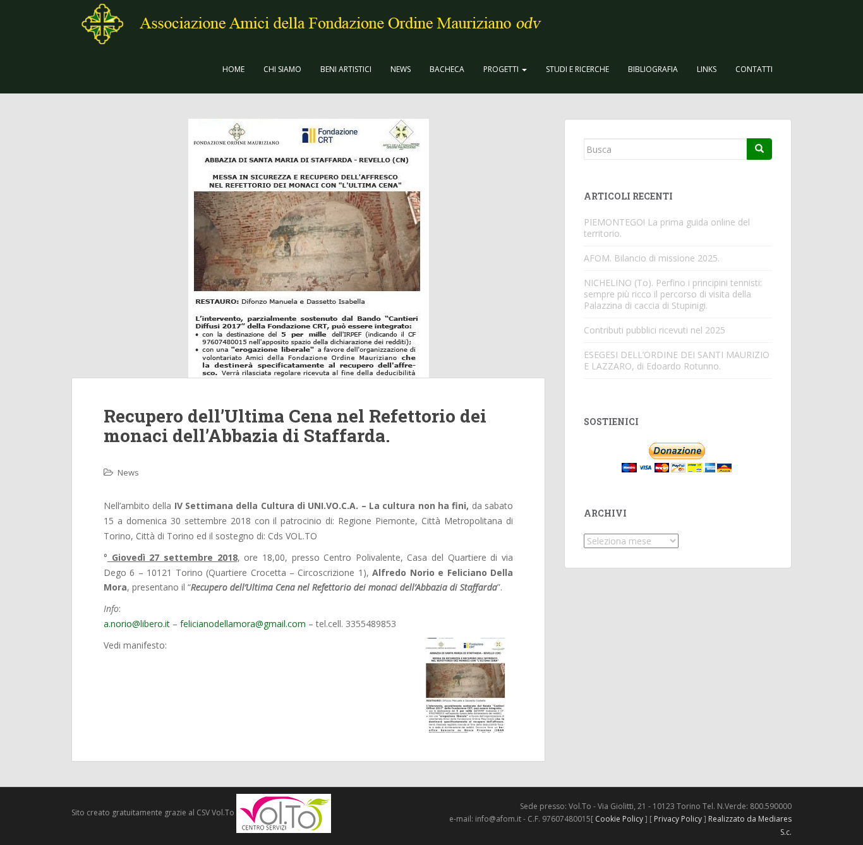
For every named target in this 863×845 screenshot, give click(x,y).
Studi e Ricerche (577, 69)
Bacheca (447, 69)
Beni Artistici (345, 69)
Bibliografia (653, 69)
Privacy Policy (678, 818)
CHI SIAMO (282, 69)
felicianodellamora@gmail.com (243, 624)
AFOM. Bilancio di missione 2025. (652, 258)
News (400, 69)
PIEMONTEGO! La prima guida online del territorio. (667, 227)
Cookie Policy (619, 818)
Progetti (502, 69)
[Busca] (759, 149)
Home (233, 69)
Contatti (754, 69)
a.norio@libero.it (137, 624)
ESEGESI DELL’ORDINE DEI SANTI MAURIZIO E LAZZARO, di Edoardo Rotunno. (676, 360)
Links (706, 69)
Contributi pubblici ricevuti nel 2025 (654, 330)
